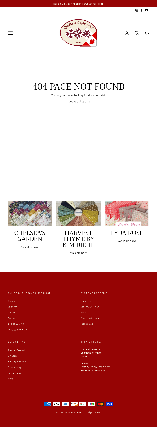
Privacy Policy (14, 367)
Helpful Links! (14, 372)
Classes (11, 312)
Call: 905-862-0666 (90, 306)
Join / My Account (16, 350)
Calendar (12, 306)
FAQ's (10, 378)
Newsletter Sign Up (17, 329)
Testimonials (87, 323)
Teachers (12, 318)
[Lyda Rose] (127, 213)
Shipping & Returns (17, 361)
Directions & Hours (90, 318)
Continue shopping (78, 101)
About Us (12, 300)
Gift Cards (13, 355)
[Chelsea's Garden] (30, 213)
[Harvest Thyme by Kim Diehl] (78, 213)
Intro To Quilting (16, 323)
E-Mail (84, 312)
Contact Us (86, 300)
